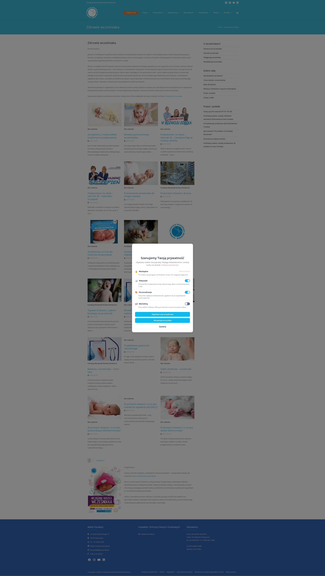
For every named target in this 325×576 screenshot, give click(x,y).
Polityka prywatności (170, 265)
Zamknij (162, 327)
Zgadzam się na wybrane (162, 314)
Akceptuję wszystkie (163, 320)
